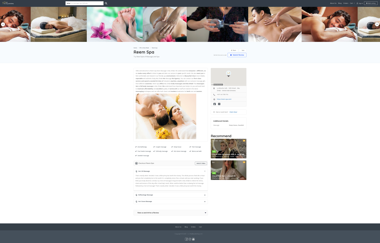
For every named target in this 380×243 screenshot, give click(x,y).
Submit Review (238, 55)
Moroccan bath (197, 151)
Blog (340, 3)
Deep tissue (177, 147)
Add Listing (371, 3)
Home (135, 48)
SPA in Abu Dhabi (144, 48)
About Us (333, 3)
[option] (138, 24)
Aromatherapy (142, 147)
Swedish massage (143, 155)
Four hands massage (144, 151)
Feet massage (196, 147)
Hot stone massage (180, 151)
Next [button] (377, 24)
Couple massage (161, 147)
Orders (345, 3)
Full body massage (162, 151)
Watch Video (201, 163)
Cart (351, 3)
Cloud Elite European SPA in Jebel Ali (228, 154)
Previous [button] (3, 24)
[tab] (171, 171)
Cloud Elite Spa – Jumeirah (224, 176)
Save (242, 50)
